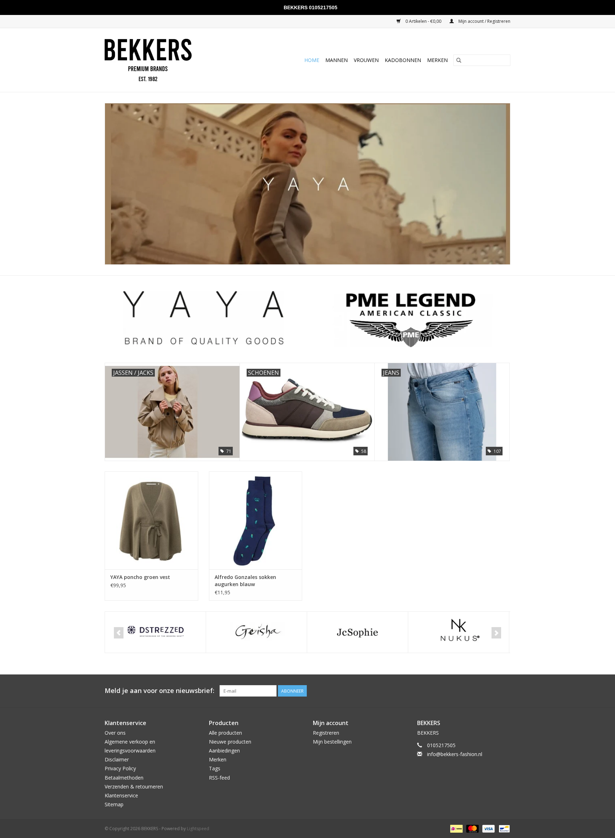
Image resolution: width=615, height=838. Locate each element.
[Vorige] (118, 632)
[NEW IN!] (307, 183)
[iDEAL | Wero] (455, 829)
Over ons (115, 732)
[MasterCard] (472, 829)
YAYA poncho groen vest (140, 577)
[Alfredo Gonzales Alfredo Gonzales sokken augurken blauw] (256, 520)
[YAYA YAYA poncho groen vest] (151, 520)
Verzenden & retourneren (134, 786)
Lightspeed (198, 829)
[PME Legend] (458, 632)
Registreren (326, 732)
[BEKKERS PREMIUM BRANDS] (165, 60)
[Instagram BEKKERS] (504, 691)
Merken (437, 60)
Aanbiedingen (224, 750)
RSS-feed (219, 777)
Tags (214, 768)
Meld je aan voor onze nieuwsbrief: (159, 690)
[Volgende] (496, 632)
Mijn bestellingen (332, 741)
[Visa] (488, 829)
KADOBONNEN (403, 60)
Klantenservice (121, 795)
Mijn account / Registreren (483, 21)
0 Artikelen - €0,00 (423, 21)
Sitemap (114, 804)
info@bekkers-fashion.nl (454, 754)
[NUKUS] (357, 632)
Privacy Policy (120, 768)
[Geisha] (155, 632)
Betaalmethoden (124, 777)
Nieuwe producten (230, 741)
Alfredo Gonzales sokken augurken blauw (245, 581)
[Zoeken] (458, 60)
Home (311, 60)
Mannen (336, 60)
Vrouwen (366, 60)
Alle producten (225, 732)
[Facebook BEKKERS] (492, 691)
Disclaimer (117, 759)
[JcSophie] (256, 632)
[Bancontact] (503, 829)
